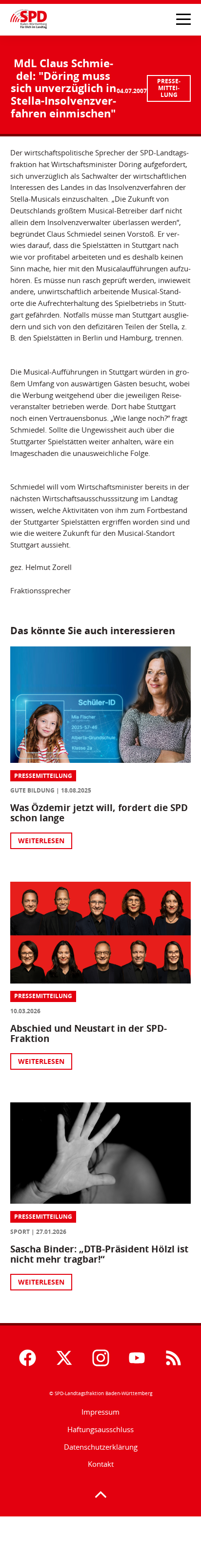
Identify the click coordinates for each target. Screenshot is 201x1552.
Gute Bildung (32, 790)
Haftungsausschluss (100, 1429)
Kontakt (101, 1464)
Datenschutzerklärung (101, 1447)
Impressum (100, 1412)
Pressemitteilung (169, 88)
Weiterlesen (41, 840)
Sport (20, 1232)
